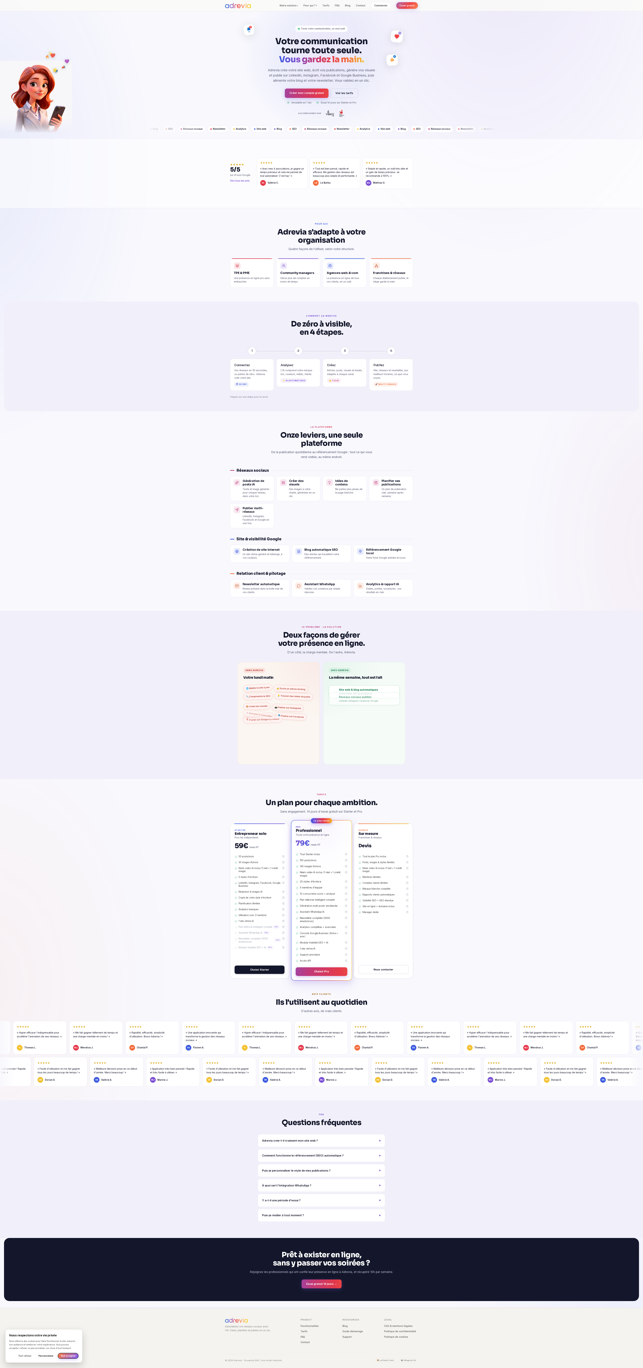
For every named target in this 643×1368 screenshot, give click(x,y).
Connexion (380, 5)
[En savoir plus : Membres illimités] (407, 877)
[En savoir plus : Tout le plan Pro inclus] (407, 856)
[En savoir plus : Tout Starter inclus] (346, 854)
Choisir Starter (259, 969)
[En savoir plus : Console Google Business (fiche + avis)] (346, 933)
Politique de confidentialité (400, 1331)
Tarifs (325, 5)
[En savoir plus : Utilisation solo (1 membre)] (283, 915)
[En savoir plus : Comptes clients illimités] (407, 883)
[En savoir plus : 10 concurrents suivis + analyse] (346, 893)
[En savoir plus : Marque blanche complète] (407, 889)
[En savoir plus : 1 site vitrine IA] (283, 921)
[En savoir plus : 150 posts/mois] (346, 860)
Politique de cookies (396, 1336)
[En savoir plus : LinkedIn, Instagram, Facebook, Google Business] (283, 883)
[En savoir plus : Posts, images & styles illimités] (407, 862)
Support (347, 1336)
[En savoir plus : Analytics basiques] (283, 909)
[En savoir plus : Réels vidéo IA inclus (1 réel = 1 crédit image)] (283, 868)
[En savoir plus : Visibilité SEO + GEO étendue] (407, 900)
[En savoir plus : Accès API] (346, 960)
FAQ (337, 5)
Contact (360, 5)
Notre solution (289, 5)
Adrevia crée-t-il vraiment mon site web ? (290, 1140)
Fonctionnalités (310, 1325)
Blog (347, 5)
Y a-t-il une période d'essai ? (281, 1200)
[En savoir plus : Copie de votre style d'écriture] (283, 897)
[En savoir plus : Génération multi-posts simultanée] (346, 906)
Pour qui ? (310, 5)
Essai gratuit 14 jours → (321, 1284)
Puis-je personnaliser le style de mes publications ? (296, 1170)
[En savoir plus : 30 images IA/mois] (283, 862)
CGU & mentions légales (398, 1325)
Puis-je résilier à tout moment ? (283, 1215)
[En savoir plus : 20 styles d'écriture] (346, 881)
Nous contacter (383, 969)
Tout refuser (24, 1355)
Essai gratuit (407, 5)
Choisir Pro (321, 971)
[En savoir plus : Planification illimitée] (283, 903)
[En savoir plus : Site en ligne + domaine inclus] (407, 906)
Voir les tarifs (344, 93)
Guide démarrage (352, 1331)
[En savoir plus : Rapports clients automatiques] (407, 894)
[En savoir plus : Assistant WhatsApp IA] (283, 933)
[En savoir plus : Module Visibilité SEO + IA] (283, 947)
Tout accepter (68, 1355)
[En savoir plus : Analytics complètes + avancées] (346, 927)
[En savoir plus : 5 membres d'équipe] (346, 887)
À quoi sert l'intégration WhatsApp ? (286, 1185)
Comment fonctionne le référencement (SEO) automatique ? (303, 1155)
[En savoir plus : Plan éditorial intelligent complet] (283, 927)
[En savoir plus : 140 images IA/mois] (346, 866)
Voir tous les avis (240, 180)
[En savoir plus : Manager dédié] (407, 912)
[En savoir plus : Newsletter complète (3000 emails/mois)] (283, 938)
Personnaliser (46, 1355)
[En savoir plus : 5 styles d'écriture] (283, 877)
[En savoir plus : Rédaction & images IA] (283, 892)
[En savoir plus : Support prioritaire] (346, 954)
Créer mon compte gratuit (307, 93)
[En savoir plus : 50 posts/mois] (283, 856)
